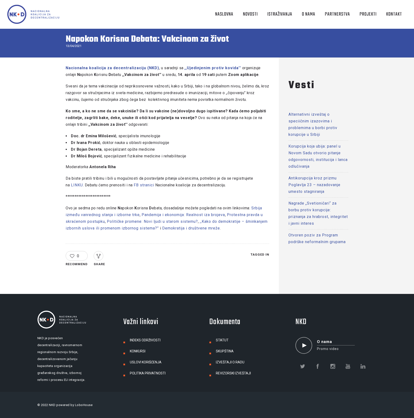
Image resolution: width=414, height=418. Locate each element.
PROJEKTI (368, 14)
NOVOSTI (250, 14)
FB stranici (144, 185)
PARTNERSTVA (337, 14)
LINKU (77, 185)
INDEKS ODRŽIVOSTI (145, 340)
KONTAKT (394, 14)
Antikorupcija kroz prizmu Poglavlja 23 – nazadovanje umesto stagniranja (314, 185)
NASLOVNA (224, 14)
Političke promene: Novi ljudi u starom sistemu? (152, 221)
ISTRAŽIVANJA (279, 14)
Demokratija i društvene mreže (191, 228)
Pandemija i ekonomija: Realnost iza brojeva (183, 214)
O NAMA (308, 14)
